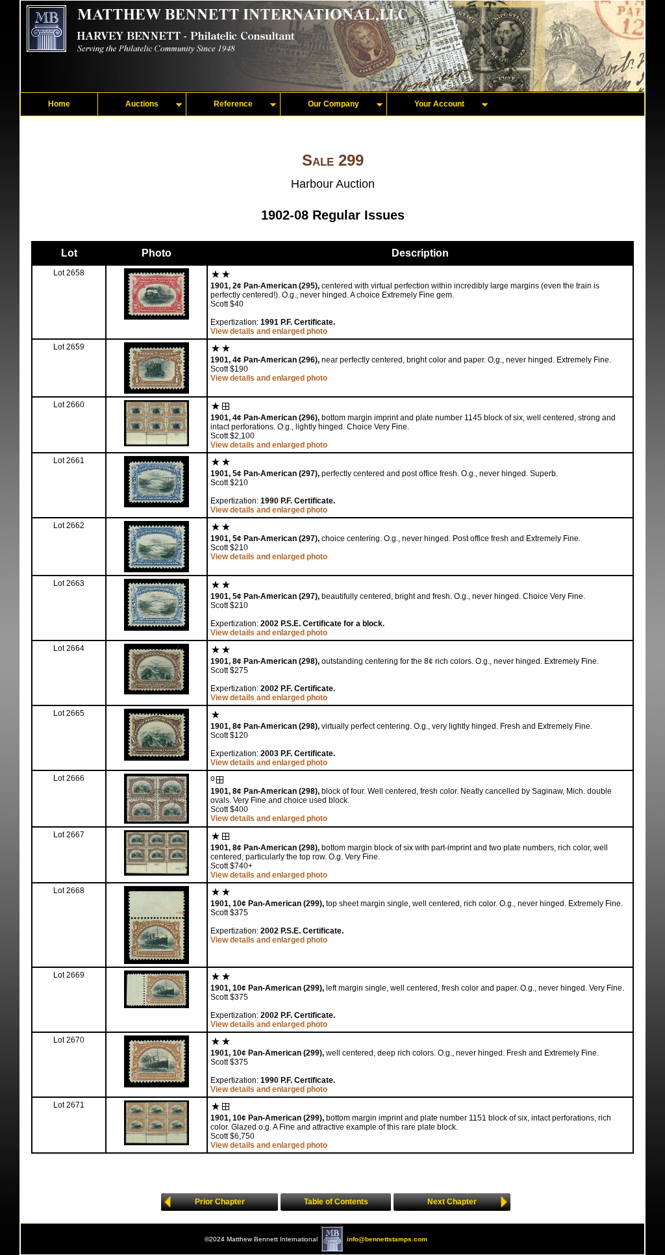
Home (59, 103)
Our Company (333, 103)
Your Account (439, 103)
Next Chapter (452, 1201)
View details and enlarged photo (268, 331)
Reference (233, 103)
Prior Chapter (220, 1201)
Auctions (141, 103)
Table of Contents (336, 1201)
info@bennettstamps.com (387, 1239)
